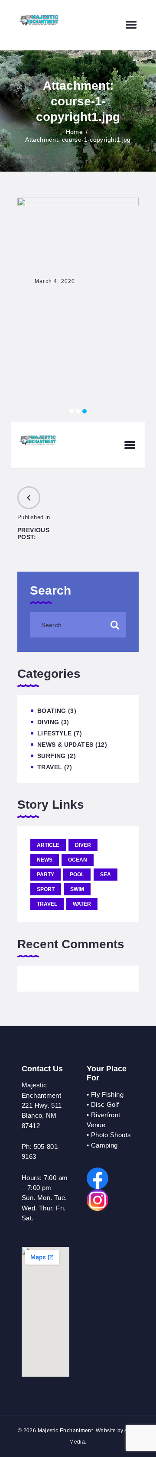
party (45, 875)
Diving (48, 722)
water (82, 904)
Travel (49, 767)
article (48, 845)
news (44, 860)
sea (105, 875)
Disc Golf (105, 1104)
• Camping (102, 1145)
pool (77, 875)
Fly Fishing (107, 1094)
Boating (51, 710)
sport (46, 889)
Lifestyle (54, 733)
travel (47, 904)
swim (77, 889)
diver (83, 845)
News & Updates (65, 744)
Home (74, 131)
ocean (77, 860)
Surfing (51, 755)
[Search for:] (78, 624)
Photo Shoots (111, 1134)
